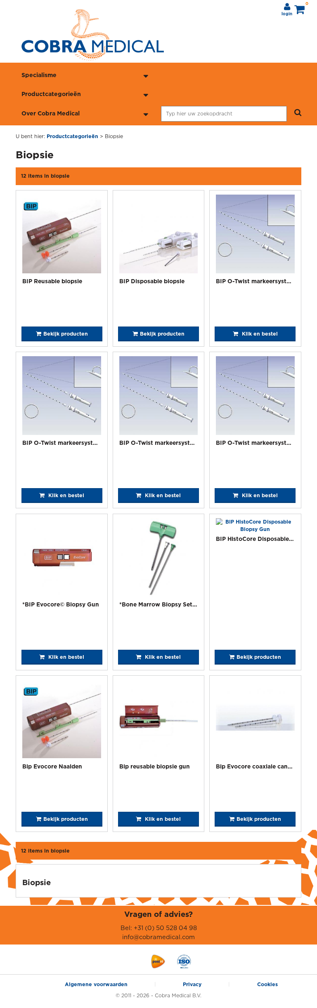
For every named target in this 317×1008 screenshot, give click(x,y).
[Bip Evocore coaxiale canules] (255, 720)
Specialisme (39, 75)
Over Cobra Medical (50, 113)
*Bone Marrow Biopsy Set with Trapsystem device (190, 604)
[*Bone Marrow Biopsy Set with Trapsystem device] (158, 558)
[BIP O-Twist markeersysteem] (255, 235)
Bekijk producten (65, 333)
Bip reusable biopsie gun (154, 766)
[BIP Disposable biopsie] (158, 235)
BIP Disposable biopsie (152, 281)
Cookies (267, 984)
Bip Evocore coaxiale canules (257, 766)
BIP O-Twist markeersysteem (257, 281)
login (287, 14)
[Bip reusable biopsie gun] (158, 720)
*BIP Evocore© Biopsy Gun (60, 604)
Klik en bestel (259, 333)
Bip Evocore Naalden (52, 766)
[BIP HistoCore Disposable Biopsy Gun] (255, 525)
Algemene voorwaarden (96, 984)
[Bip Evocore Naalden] (61, 720)
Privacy (192, 984)
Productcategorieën (51, 94)
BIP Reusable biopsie (52, 281)
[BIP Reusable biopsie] (61, 235)
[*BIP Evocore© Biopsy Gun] (61, 558)
